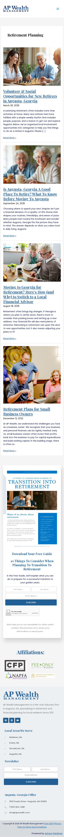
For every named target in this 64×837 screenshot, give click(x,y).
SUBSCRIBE (31, 602)
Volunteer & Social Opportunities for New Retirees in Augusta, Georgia (30, 96)
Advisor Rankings (53, 833)
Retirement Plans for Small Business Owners (26, 411)
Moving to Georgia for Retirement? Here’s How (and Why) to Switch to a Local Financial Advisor (28, 294)
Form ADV (49, 823)
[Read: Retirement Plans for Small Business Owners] (32, 374)
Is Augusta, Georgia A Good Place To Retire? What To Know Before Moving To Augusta (30, 194)
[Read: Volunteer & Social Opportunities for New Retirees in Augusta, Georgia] (32, 66)
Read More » (9, 137)
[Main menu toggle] (58, 9)
